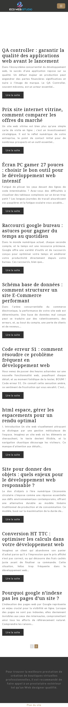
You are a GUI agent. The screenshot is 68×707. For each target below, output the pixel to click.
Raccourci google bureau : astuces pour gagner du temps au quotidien (32, 230)
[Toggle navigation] (61, 6)
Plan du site (34, 705)
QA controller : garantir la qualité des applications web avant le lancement (33, 55)
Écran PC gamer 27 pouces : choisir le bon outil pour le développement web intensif (33, 172)
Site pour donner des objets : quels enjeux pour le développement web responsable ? (32, 477)
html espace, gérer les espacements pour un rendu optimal (28, 415)
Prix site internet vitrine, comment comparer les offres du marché (32, 114)
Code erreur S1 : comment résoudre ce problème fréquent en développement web (32, 357)
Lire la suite (13, 95)
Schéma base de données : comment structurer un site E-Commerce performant (32, 292)
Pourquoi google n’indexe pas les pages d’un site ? (32, 595)
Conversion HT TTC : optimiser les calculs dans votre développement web (33, 538)
